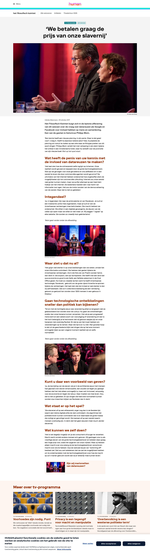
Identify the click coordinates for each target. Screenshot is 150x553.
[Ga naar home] (75, 3)
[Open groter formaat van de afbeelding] (75, 240)
